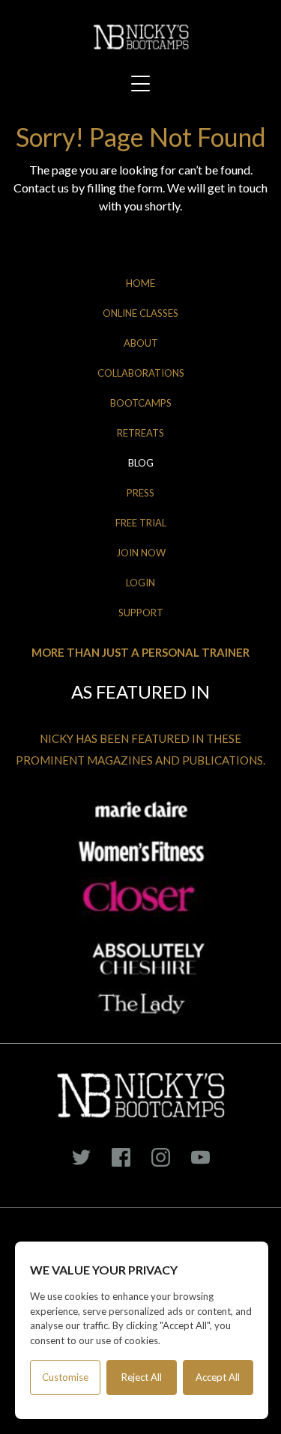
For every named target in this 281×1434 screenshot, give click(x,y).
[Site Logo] (140, 37)
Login (140, 583)
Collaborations (140, 373)
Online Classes (140, 313)
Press (140, 493)
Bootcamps (141, 403)
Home (140, 283)
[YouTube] (200, 1158)
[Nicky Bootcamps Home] (140, 1095)
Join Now (141, 553)
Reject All (141, 1377)
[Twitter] (81, 1158)
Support (140, 613)
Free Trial (140, 523)
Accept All (218, 1377)
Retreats (140, 433)
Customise (65, 1377)
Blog (141, 463)
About (141, 343)
